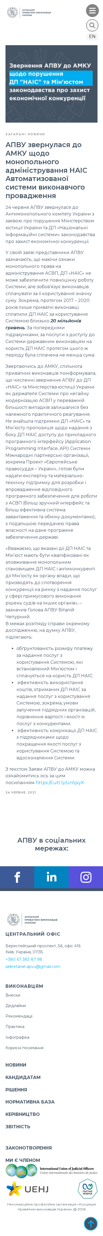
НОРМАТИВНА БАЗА (30, 1102)
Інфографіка (17, 1037)
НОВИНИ (15, 1065)
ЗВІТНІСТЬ (17, 1126)
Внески (12, 995)
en (92, 36)
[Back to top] (91, 1223)
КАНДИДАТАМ (23, 1077)
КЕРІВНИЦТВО (22, 1114)
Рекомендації (18, 1016)
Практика (14, 1026)
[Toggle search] (92, 25)
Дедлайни (15, 1005)
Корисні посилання (24, 1047)
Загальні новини (25, 134)
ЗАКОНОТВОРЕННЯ (28, 1148)
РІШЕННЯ (16, 1089)
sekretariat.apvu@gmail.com (32, 966)
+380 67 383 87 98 (23, 959)
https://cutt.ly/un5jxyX (60, 782)
